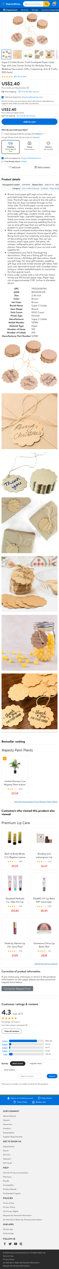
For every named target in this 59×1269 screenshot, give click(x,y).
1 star (5, 1054)
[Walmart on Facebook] (4, 1244)
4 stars (5, 1044)
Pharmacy (7, 1176)
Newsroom (7, 1124)
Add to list (16, 167)
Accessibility (8, 1185)
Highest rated (35, 1063)
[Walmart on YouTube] (15, 1244)
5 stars (5, 1041)
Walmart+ (7, 1158)
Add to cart (29, 121)
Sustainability (8, 1132)
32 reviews (21, 76)
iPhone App (8, 1229)
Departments (11, 9)
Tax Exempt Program (12, 1193)
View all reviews (11, 1031)
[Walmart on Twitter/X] (10, 1244)
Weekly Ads (41, 1102)
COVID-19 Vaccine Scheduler (15, 1172)
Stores (5, 1150)
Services (24, 9)
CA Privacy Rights (10, 1211)
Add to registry (44, 167)
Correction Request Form (17, 988)
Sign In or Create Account (22, 1098)
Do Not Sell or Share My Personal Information (22, 1219)
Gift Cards (7, 1163)
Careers (6, 1120)
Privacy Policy (9, 1207)
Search (52, 1076)
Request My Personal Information (17, 1215)
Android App (8, 1233)
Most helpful (9, 1069)
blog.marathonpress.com (32, 97)
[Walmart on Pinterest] (21, 1244)
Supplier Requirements (12, 1136)
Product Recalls (9, 1189)
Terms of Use (8, 1203)
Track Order (22, 1102)
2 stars (5, 1051)
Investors (7, 1128)
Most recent (18, 1063)
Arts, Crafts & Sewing (30, 188)
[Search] (46, 4)
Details (24, 161)
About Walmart (9, 1116)
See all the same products (45, 963)
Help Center (46, 1098)
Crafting (44, 188)
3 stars (5, 1047)
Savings (35, 9)
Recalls (6, 1180)
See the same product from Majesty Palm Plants (35, 801)
